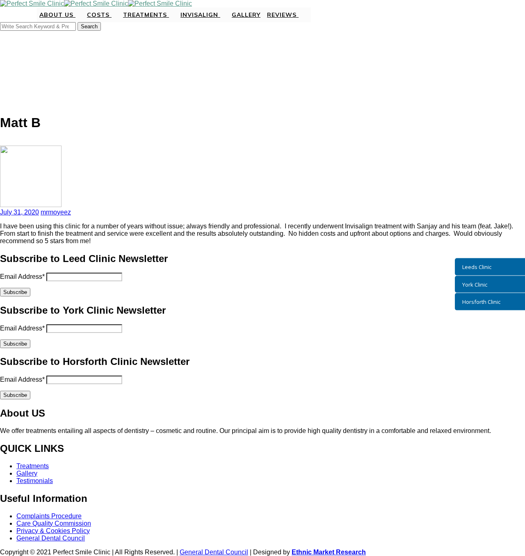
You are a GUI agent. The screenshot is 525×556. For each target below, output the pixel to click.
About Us (57, 14)
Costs (99, 14)
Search (89, 26)
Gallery (246, 14)
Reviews (283, 14)
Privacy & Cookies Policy (53, 530)
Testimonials (34, 480)
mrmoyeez (56, 212)
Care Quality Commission (53, 523)
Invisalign (200, 14)
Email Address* (22, 276)
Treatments (146, 14)
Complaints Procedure (49, 516)
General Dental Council (50, 538)
